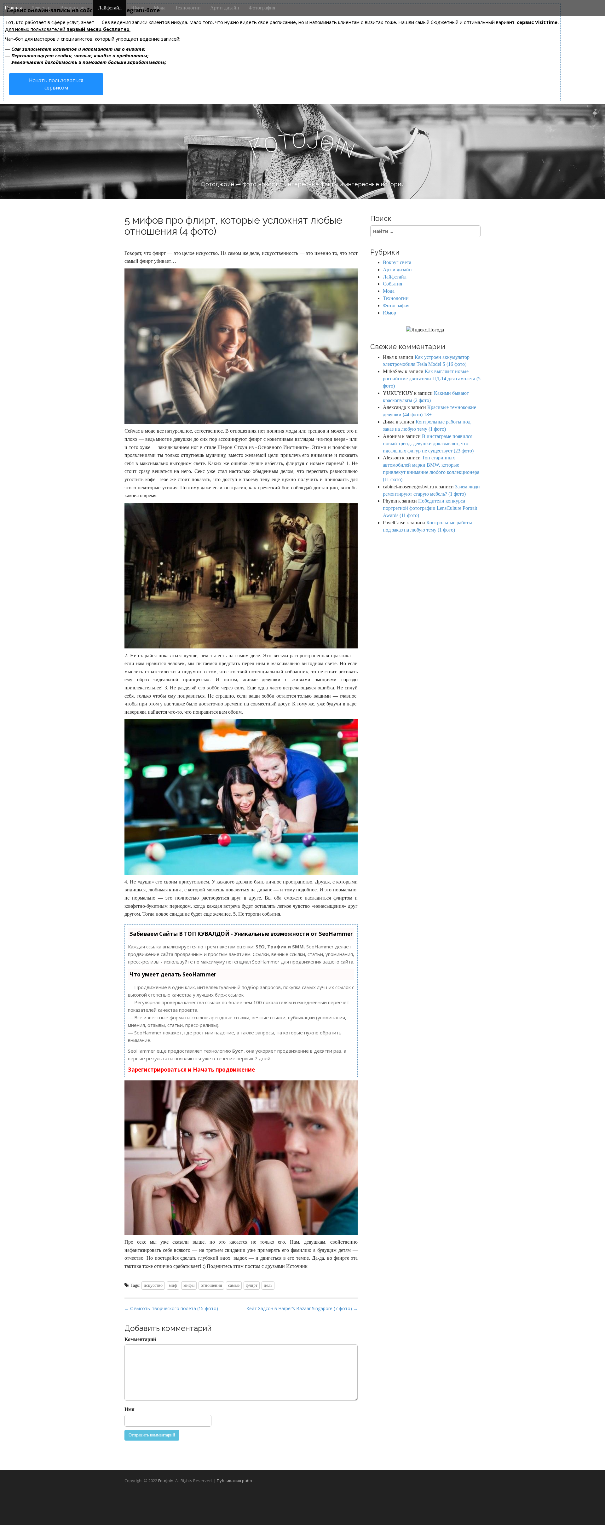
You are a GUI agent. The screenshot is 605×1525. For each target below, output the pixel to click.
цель (268, 1285)
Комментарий (140, 1339)
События (392, 283)
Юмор (137, 7)
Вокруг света (74, 7)
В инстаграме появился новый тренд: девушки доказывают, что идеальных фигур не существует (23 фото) (428, 443)
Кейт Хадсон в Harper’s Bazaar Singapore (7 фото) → (302, 1308)
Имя (129, 1409)
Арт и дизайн (224, 7)
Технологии (188, 7)
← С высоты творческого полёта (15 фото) (171, 1308)
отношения (211, 1285)
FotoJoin (165, 1480)
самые (233, 1285)
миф (173, 1285)
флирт (251, 1285)
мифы (188, 1285)
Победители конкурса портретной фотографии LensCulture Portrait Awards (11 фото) (430, 508)
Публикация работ (235, 1480)
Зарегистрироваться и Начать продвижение (191, 1069)
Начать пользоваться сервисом (56, 84)
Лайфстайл (110, 7)
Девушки (41, 7)
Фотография (262, 7)
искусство (153, 1285)
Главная (13, 7)
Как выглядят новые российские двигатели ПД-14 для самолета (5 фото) (432, 378)
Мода (159, 7)
